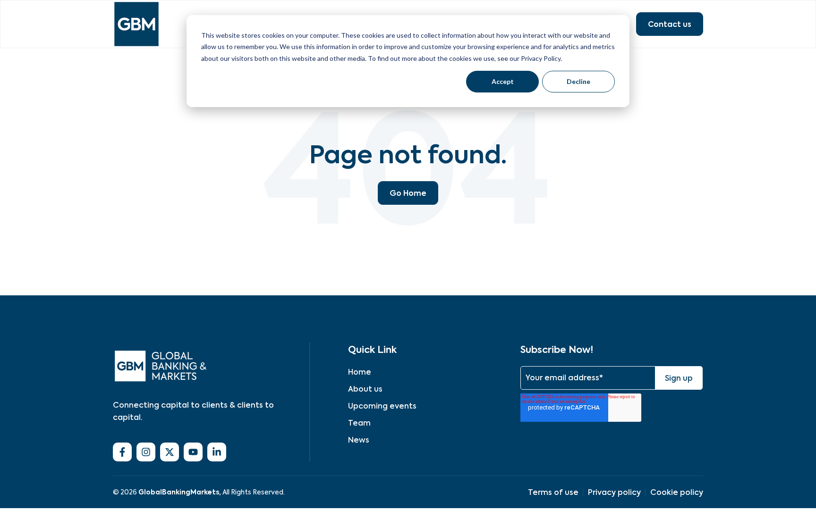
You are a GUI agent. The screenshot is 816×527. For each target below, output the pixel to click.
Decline (578, 81)
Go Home (408, 193)
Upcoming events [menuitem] (382, 406)
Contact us (669, 24)
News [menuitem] (358, 440)
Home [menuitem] (359, 372)
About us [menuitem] (365, 389)
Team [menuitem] (359, 423)
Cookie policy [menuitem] (676, 492)
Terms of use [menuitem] (553, 492)
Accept (503, 81)
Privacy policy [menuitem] (614, 492)
